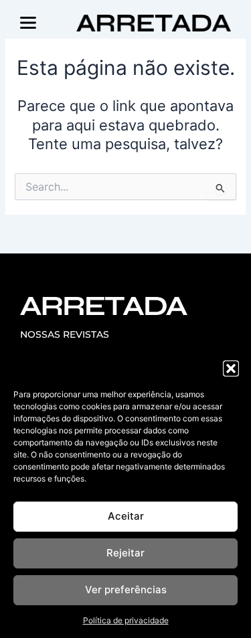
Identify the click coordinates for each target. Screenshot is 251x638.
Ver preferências (126, 589)
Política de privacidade (126, 620)
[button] (231, 368)
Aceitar (126, 516)
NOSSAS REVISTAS (64, 334)
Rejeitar (125, 552)
